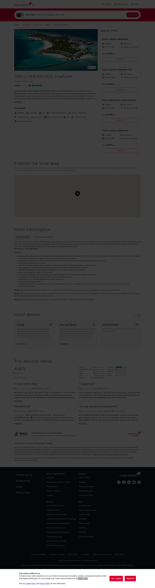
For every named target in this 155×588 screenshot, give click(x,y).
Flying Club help (86, 495)
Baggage (82, 482)
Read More (18, 102)
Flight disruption (86, 491)
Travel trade (84, 514)
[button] (77, 193)
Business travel (85, 506)
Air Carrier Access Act (56, 528)
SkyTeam (83, 532)
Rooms (81, 371)
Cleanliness (82, 377)
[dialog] (77, 578)
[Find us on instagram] (119, 482)
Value (80, 375)
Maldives (47, 24)
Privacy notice (73, 554)
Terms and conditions (38, 554)
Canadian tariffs (53, 510)
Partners (82, 528)
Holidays (17, 24)
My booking (122, 4)
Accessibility (85, 554)
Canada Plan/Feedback (56, 514)
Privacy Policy (45, 583)
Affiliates (83, 519)
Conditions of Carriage (57, 554)
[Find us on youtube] (134, 482)
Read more (18, 401)
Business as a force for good (59, 482)
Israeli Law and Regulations (58, 523)
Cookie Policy (30, 583)
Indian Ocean (37, 24)
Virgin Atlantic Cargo (88, 510)
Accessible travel (86, 486)
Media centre (52, 486)
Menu (136, 4)
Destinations (27, 24)
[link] (29, 475)
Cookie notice (119, 554)
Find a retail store (86, 537)
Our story (51, 478)
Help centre (84, 478)
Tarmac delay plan (54, 537)
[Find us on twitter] (129, 482)
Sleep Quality (83, 369)
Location (82, 367)
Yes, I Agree (116, 578)
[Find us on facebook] (124, 482)
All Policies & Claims (55, 506)
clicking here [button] (82, 578)
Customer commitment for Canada (61, 519)
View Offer (121, 59)
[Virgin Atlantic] (34, 4)
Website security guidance (58, 532)
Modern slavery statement (101, 554)
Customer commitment (57, 541)
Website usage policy (56, 545)
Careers (50, 495)
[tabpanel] (77, 271)
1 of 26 (93, 67)
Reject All (130, 578)
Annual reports (53, 491)
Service (81, 373)
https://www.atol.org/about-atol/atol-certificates (110, 454)
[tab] (22, 237)
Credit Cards (84, 523)
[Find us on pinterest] (139, 482)
